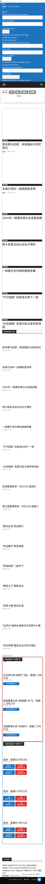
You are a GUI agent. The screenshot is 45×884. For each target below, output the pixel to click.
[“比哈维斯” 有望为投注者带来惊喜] (22, 308)
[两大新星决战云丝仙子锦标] (22, 229)
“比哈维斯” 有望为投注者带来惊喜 (21, 325)
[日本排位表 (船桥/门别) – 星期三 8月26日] (22, 668)
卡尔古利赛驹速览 (8, 772)
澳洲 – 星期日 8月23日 (15, 759)
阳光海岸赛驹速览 (8, 835)
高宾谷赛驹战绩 (20, 766)
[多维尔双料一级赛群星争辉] (22, 167)
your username (8, 21)
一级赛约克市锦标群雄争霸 (19, 271)
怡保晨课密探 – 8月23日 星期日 (19, 486)
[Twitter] (4, 4)
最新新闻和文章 (9, 332)
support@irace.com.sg (18, 876)
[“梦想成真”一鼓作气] (22, 559)
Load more (6, 656)
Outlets (34, 879)
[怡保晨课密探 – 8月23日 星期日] (22, 479)
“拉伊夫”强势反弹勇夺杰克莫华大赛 (21, 625)
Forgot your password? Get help (15, 35)
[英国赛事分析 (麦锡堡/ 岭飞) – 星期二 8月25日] (22, 694)
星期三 (24, 92)
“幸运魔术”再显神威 (13, 546)
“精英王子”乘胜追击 (13, 585)
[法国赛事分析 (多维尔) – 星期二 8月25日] (22, 719)
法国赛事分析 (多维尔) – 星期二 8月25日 (22, 728)
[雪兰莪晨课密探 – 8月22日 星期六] (22, 499)
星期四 (32, 92)
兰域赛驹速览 (8, 804)
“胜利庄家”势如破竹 (13, 526)
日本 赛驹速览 (10, 683)
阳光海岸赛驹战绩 (20, 835)
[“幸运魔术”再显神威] (22, 539)
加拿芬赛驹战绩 (20, 829)
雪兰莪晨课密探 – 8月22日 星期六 (20, 506)
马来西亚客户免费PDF (13, 744)
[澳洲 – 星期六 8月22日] (22, 784)
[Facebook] (3, 4)
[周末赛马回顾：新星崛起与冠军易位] (22, 123)
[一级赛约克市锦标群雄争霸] (22, 255)
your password (8, 28)
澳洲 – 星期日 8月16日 (15, 822)
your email (6, 49)
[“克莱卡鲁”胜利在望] (22, 599)
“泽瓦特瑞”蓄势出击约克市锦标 (19, 645)
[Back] (3, 9)
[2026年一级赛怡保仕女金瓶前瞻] (22, 203)
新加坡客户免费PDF (12, 659)
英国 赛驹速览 (10, 709)
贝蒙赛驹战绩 (20, 798)
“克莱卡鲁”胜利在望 (13, 605)
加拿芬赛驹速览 (8, 829)
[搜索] (42, 85)
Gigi (3, 151)
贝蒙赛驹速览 (8, 798)
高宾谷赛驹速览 (8, 766)
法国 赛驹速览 (10, 735)
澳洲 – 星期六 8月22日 (15, 791)
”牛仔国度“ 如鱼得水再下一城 (20, 297)
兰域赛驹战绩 (20, 804)
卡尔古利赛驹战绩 (20, 772)
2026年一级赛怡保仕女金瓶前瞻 (22, 218)
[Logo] (8, 90)
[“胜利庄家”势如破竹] (22, 519)
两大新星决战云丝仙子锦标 (19, 244)
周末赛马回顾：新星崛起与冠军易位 (21, 146)
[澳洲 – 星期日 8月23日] (22, 753)
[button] (4, 85)
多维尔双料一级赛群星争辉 (19, 189)
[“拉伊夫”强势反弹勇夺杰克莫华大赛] (22, 619)
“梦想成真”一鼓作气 (13, 566)
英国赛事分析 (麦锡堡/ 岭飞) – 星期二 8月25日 (21, 702)
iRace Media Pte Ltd (15, 879)
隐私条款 (26, 879)
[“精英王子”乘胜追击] (22, 579)
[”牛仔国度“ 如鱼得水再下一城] (22, 282)
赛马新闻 (5, 140)
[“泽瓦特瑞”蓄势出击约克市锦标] (22, 638)
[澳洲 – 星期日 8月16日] (22, 816)
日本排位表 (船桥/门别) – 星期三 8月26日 (22, 676)
